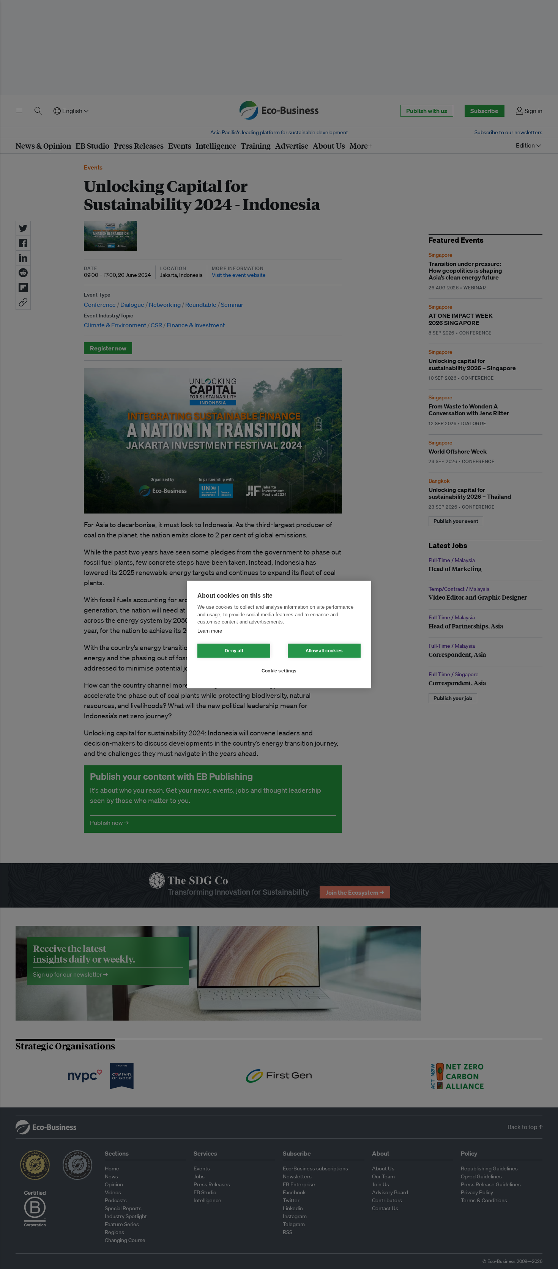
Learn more (209, 631)
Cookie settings (279, 671)
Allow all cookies (324, 650)
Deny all (234, 650)
